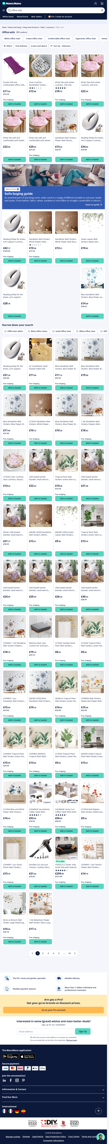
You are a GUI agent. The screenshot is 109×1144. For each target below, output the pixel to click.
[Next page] (75, 953)
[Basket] (102, 3)
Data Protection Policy (55, 1136)
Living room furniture (31, 27)
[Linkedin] (4, 1080)
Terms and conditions (91, 1136)
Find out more (71, 1040)
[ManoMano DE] (17, 1111)
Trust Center (73, 1136)
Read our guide (92, 204)
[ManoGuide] (100, 1137)
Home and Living (14, 27)
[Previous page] (32, 953)
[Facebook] (11, 1080)
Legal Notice (37, 1136)
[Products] (3, 10)
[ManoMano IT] (11, 1111)
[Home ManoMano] (47, 3)
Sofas (43, 27)
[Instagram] (17, 1080)
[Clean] (102, 10)
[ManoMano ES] (23, 1111)
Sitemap (26, 1136)
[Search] (9, 10)
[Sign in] (95, 3)
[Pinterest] (23, 1080)
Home (4, 27)
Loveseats (50, 27)
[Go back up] (98, 1111)
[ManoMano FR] (4, 1111)
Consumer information (53, 1140)
